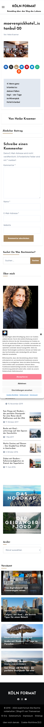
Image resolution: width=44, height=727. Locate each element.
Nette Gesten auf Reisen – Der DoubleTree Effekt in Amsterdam (14, 446)
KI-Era (4, 716)
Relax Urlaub (26, 637)
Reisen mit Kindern (12, 637)
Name (7, 201)
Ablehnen (22, 383)
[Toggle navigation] (3, 7)
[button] (40, 333)
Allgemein (8, 584)
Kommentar (10, 165)
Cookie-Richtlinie (12, 395)
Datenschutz (24, 395)
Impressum (34, 395)
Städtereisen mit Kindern (15, 611)
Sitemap (39, 716)
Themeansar (34, 711)
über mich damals (11, 722)
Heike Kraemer (13, 35)
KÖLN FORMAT (24, 6)
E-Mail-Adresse (11, 213)
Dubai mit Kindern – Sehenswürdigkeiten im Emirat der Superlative (13, 461)
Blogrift (20, 711)
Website (7, 225)
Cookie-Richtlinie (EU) (31, 722)
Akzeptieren (22, 377)
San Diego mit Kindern (13, 662)
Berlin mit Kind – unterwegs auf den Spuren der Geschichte (15, 431)
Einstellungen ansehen (22, 390)
